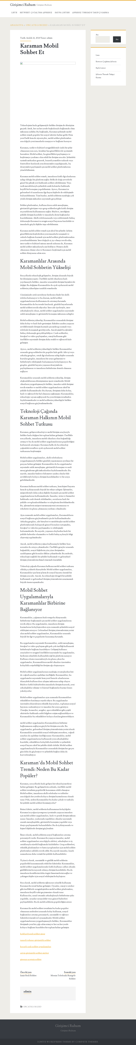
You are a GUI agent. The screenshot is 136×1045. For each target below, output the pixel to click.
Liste (14, 13)
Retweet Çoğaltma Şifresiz (36, 13)
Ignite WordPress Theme (54, 1041)
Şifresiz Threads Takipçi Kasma (90, 13)
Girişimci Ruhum (23, 5)
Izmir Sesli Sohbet (28, 975)
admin (49, 38)
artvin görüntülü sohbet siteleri (34, 953)
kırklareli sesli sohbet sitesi (32, 934)
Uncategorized (37, 25)
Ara (97, 35)
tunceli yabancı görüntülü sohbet (35, 940)
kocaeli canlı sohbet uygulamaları (35, 946)
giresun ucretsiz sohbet (30, 959)
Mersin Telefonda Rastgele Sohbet (63, 977)
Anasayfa (16, 25)
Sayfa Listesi (62, 13)
